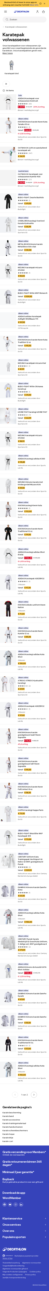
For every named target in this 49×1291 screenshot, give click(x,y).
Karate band (8, 1116)
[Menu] (6, 12)
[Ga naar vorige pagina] (15, 1095)
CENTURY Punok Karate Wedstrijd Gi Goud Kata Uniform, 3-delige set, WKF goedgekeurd (32, 941)
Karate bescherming (12, 1113)
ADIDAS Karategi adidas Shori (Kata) (31, 553)
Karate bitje (8, 1138)
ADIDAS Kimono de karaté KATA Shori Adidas (32, 968)
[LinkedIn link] (21, 1205)
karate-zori (8, 1141)
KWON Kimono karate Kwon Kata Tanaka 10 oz (32, 123)
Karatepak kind (12, 73)
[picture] (8, 102)
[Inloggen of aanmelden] (37, 12)
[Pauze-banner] (40, 4)
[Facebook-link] (5, 1205)
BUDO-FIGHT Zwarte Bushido (31, 197)
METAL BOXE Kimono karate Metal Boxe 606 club (30, 245)
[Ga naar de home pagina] (21, 11)
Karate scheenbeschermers (15, 1130)
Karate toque (8, 1134)
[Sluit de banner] (44, 4)
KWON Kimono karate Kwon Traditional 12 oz (30, 530)
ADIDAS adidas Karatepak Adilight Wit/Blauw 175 (30, 317)
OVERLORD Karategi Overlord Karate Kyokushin (31, 222)
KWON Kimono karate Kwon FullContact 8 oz (30, 788)
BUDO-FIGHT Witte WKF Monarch (32, 293)
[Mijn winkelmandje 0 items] (43, 12)
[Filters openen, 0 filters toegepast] (6, 84)
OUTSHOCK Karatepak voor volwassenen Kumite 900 (30, 175)
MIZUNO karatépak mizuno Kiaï (32, 363)
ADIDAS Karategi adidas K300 (31, 459)
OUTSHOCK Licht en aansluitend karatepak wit (32, 149)
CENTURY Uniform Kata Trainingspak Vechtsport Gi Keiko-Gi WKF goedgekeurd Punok (30, 860)
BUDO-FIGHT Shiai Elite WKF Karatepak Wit (30, 834)
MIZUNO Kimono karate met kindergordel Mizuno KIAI (30, 483)
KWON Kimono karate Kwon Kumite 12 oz (30, 632)
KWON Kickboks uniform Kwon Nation (32, 606)
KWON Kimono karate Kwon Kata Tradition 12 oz (32, 341)
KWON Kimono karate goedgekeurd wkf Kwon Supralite (29, 763)
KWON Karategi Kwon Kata (30, 505)
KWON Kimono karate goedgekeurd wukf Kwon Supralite (29, 734)
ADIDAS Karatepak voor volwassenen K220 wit (28, 99)
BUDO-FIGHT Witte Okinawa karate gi (30, 387)
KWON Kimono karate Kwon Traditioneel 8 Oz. (30, 1041)
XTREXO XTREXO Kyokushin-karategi (30, 681)
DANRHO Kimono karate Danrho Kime (32, 888)
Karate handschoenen (13, 1127)
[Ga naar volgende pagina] (34, 1095)
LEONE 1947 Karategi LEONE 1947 (32, 412)
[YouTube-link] (10, 1205)
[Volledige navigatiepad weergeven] (4, 27)
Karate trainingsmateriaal (14, 1123)
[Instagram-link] (16, 1205)
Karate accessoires (11, 1120)
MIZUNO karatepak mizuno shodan (30, 268)
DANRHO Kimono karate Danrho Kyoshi (32, 994)
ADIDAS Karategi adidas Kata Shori (31, 655)
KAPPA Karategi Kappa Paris (30, 810)
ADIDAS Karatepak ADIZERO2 (31, 578)
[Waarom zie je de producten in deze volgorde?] (4, 90)
